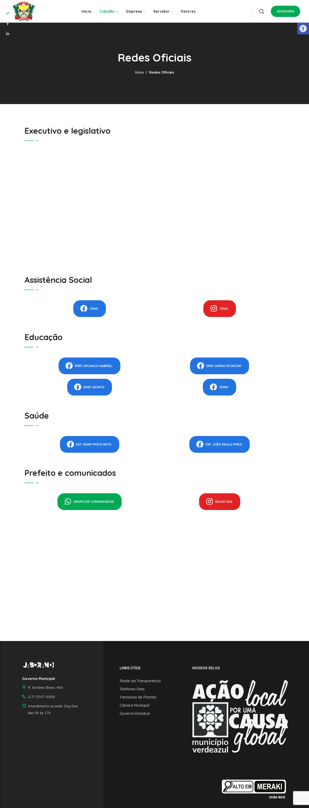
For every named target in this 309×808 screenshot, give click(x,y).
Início (139, 72)
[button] (261, 11)
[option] (240, 716)
